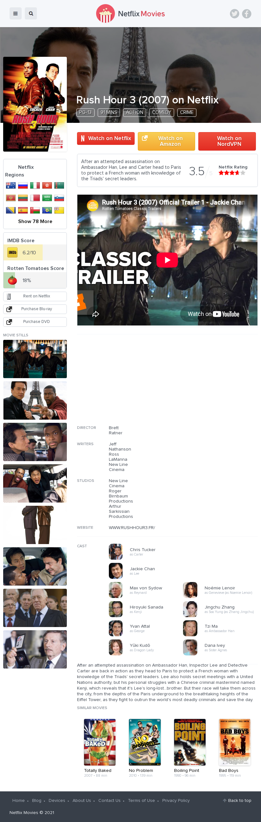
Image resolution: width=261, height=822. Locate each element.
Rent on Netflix (36, 296)
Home (18, 800)
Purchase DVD (36, 322)
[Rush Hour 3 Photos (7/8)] (35, 608)
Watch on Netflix (109, 138)
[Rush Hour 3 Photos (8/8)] (35, 649)
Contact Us (109, 800)
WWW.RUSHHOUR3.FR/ (132, 528)
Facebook (246, 14)
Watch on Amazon (170, 141)
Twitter (234, 14)
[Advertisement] (210, 384)
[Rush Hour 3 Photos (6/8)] (35, 566)
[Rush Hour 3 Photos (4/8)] (35, 483)
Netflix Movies (24, 813)
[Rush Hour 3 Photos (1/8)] (35, 359)
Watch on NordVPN (229, 141)
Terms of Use (141, 800)
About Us (82, 800)
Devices (57, 800)
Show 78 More (35, 221)
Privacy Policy (176, 800)
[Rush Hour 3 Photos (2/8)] (35, 400)
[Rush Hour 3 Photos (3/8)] (35, 442)
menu (16, 13)
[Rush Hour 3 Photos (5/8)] (35, 525)
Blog (36, 800)
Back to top (239, 800)
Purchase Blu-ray (36, 309)
